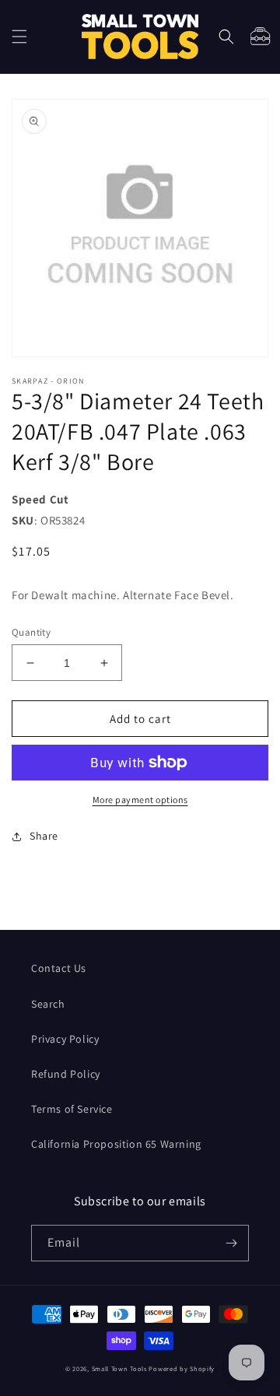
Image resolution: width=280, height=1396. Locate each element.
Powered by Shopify (182, 1368)
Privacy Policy (65, 1039)
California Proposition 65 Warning (116, 1144)
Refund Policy (65, 1074)
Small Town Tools (119, 1368)
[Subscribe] (231, 1243)
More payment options (140, 799)
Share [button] (44, 836)
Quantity (31, 632)
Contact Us (58, 968)
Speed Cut (40, 499)
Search (48, 1004)
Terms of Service (72, 1109)
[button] (19, 36)
